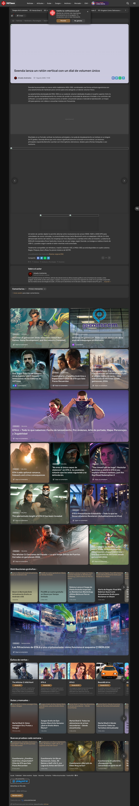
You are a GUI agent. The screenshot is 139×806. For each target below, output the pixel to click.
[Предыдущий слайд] (13, 180)
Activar (46, 804)
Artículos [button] (40, 3)
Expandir (107, 281)
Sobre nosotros (27, 775)
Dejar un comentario (21, 344)
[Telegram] (123, 78)
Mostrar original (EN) (56, 254)
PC (30, 262)
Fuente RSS (70, 775)
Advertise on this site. (18, 786)
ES (77, 775)
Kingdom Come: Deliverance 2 (111, 10)
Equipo (35, 775)
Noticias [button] (30, 3)
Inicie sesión (18, 293)
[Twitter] (116, 78)
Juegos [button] (58, 3)
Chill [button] (86, 3)
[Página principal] (8, 3)
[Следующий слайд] (125, 180)
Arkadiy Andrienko (24, 78)
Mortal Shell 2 (37, 10)
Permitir (63, 21)
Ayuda (12, 775)
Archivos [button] (67, 3)
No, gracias (78, 21)
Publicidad (18, 775)
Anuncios (61, 262)
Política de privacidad (58, 775)
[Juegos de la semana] (125, 10)
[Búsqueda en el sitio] (127, 3)
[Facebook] (113, 78)
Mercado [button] (77, 3)
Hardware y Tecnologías (32, 21)
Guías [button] (49, 3)
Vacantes (41, 775)
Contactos (48, 775)
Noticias (19, 21)
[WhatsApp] (120, 78)
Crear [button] (21, 16)
